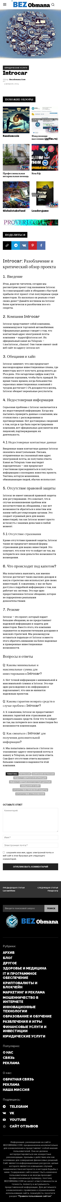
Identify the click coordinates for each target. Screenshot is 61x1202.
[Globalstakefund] (16, 194)
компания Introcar (43, 774)
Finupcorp (53, 891)
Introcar (25, 774)
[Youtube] (4, 1119)
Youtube (18, 1120)
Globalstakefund (14, 210)
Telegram (19, 1106)
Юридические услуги (16, 68)
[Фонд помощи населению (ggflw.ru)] (45, 120)
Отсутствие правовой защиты (30, 790)
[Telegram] (15, 245)
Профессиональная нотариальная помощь (16, 175)
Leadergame (40, 210)
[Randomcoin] (16, 120)
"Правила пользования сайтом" (34, 1196)
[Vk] (4, 1113)
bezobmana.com (17, 79)
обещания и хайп (30, 786)
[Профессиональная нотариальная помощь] (16, 157)
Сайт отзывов (24, 1126)
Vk (12, 1113)
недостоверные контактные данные (30, 782)
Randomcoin (11, 136)
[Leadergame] (45, 194)
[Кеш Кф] (45, 157)
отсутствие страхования (30, 794)
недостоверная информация (30, 778)
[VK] (24, 245)
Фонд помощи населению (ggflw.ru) (44, 137)
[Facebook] (41, 245)
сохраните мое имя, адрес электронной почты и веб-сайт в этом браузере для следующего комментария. (28, 855)
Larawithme (9, 891)
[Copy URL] (7, 245)
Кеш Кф (36, 173)
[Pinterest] (32, 245)
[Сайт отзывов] (4, 1126)
